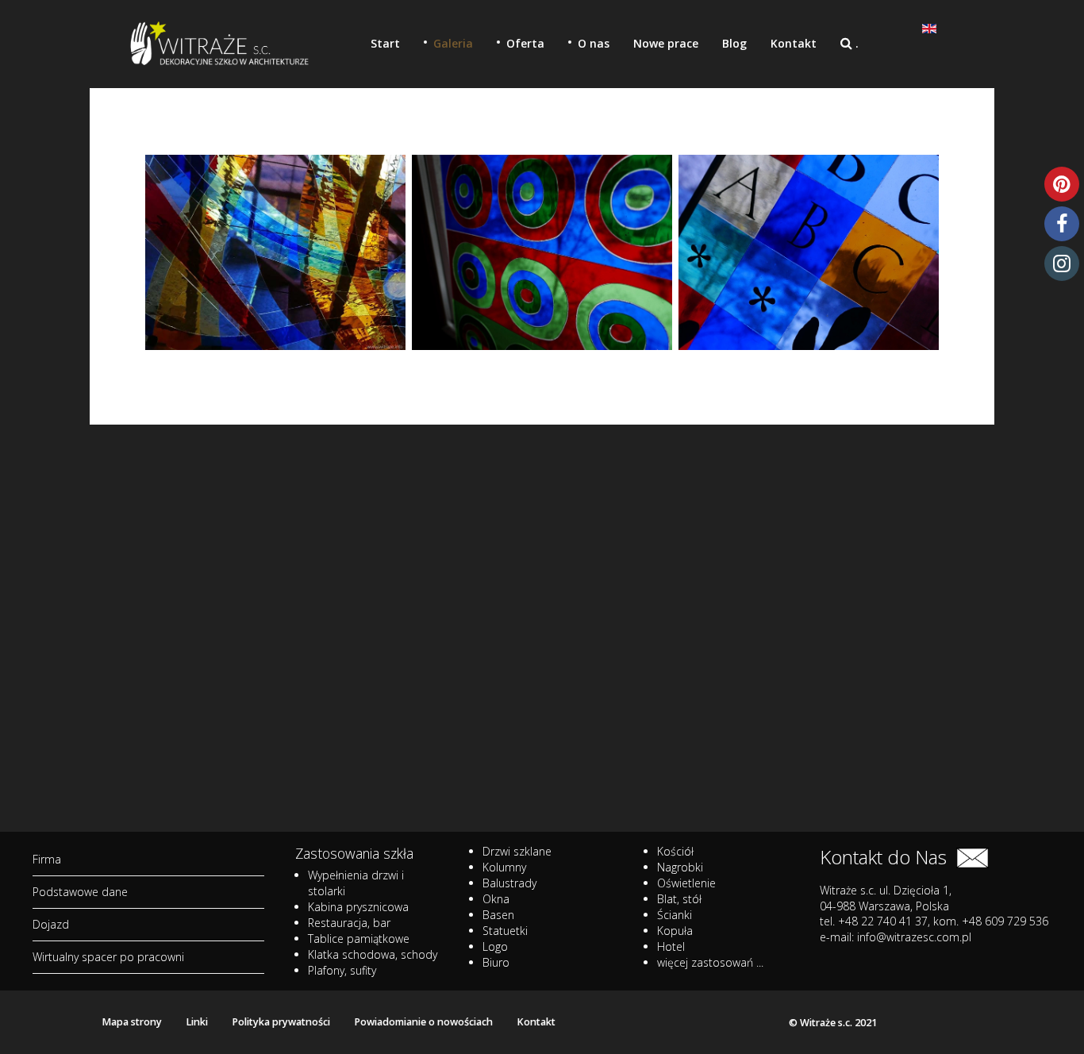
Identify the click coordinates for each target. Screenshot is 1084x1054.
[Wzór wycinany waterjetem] (542, 252)
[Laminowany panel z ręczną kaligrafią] (808, 252)
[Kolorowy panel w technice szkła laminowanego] (275, 252)
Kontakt (794, 43)
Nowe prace (665, 43)
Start (385, 43)
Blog (734, 43)
